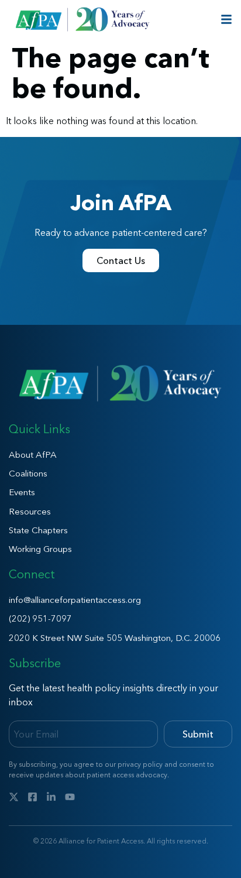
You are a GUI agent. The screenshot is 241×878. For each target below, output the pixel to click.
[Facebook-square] (32, 797)
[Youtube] (70, 797)
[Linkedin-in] (51, 797)
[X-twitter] (14, 797)
